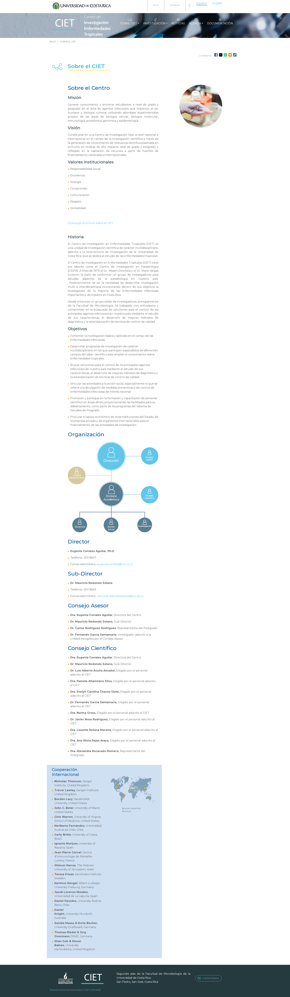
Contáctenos (210, 978)
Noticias (178, 23)
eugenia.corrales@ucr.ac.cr (115, 564)
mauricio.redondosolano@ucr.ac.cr (120, 596)
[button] (234, 55)
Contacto (175, 5)
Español (201, 3)
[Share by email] (230, 55)
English (217, 3)
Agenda (195, 23)
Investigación (154, 23)
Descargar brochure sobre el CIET (91, 223)
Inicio (156, 5)
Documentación (220, 23)
